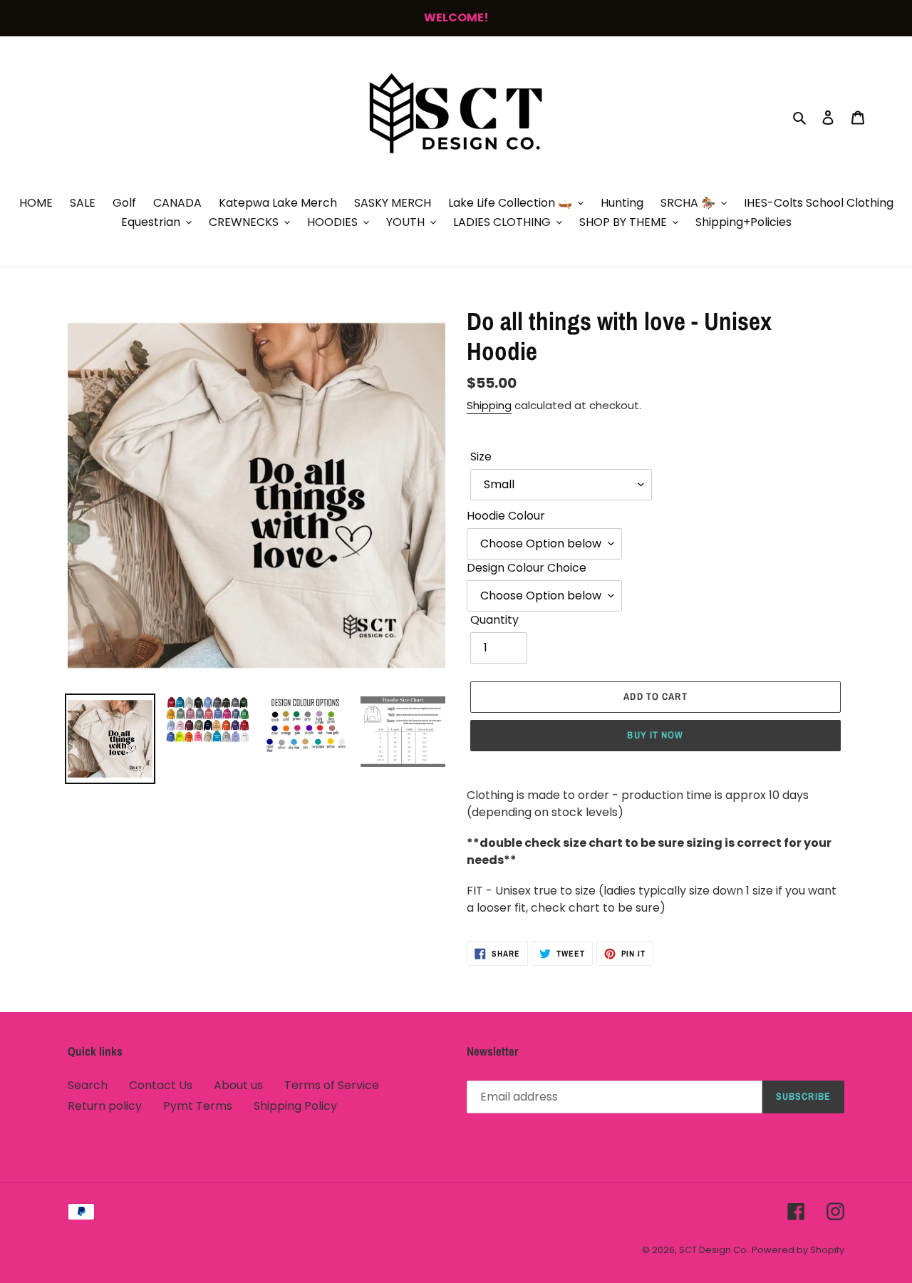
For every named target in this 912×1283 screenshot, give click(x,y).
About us (238, 1085)
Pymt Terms (197, 1106)
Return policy (105, 1106)
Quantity (494, 620)
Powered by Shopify (798, 1250)
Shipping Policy (295, 1106)
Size (481, 456)
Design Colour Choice (526, 568)
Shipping (489, 405)
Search (88, 1085)
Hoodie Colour (506, 515)
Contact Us (160, 1085)
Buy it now (655, 734)
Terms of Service (331, 1085)
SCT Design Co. (714, 1250)
